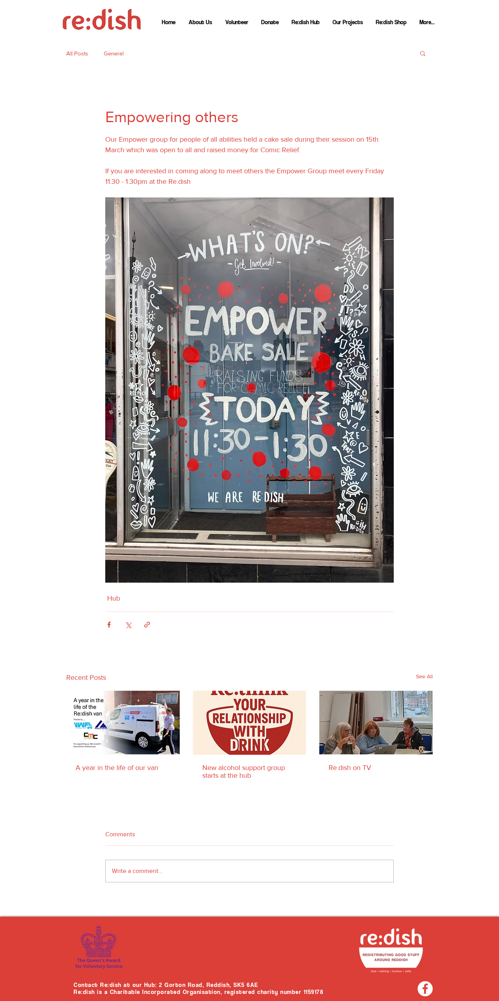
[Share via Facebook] (109, 624)
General (114, 53)
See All (424, 676)
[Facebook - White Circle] (425, 988)
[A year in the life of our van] (123, 722)
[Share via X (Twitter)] (128, 624)
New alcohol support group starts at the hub (243, 771)
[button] (422, 53)
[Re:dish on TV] (376, 722)
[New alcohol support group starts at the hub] (249, 723)
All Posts (77, 53)
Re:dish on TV (350, 768)
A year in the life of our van (117, 768)
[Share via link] (147, 624)
